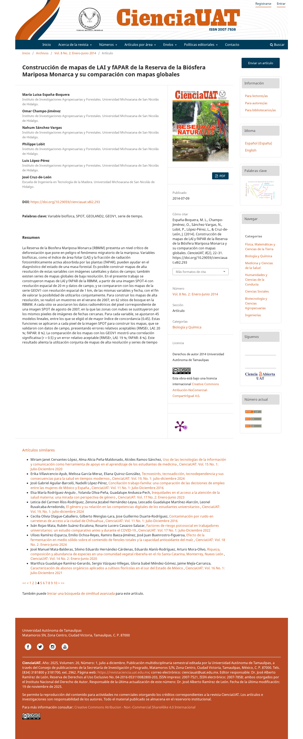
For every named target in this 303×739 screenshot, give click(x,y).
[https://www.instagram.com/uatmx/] (53, 651)
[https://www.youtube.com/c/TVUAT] (65, 651)
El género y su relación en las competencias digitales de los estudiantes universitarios (133, 507)
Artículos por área (138, 44)
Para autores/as (256, 103)
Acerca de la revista (73, 44)
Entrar (281, 3)
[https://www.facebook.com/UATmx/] (28, 651)
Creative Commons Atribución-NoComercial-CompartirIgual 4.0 (196, 390)
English (250, 150)
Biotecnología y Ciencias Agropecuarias (256, 303)
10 (55, 583)
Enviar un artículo (260, 63)
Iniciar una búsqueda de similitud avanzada (81, 593)
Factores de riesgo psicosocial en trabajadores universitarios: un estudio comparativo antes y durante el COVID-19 (125, 528)
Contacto (232, 44)
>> (63, 583)
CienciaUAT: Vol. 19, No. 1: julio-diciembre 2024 (148, 478)
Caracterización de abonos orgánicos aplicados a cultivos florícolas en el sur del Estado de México (107, 568)
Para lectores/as (256, 96)
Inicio (46, 44)
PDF (222, 176)
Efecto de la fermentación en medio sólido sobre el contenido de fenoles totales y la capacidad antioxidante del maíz (117, 537)
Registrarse (263, 3)
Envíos (168, 44)
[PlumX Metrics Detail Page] (180, 425)
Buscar (279, 44)
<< (24, 583)
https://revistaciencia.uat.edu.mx (123, 672)
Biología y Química (187, 327)
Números (107, 44)
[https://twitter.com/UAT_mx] (40, 651)
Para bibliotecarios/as (260, 110)
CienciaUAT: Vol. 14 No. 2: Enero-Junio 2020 (64, 558)
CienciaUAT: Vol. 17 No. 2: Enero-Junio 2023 (151, 497)
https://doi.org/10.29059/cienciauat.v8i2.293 (65, 202)
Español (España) (258, 143)
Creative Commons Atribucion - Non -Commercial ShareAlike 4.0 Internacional (134, 707)
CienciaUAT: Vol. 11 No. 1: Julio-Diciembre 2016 (128, 488)
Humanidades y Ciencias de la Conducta (256, 279)
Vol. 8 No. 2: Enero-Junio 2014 (75, 53)
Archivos (42, 53)
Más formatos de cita (191, 272)
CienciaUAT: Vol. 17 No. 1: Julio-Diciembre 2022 (174, 530)
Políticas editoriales (199, 44)
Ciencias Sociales (257, 291)
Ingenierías (253, 315)
